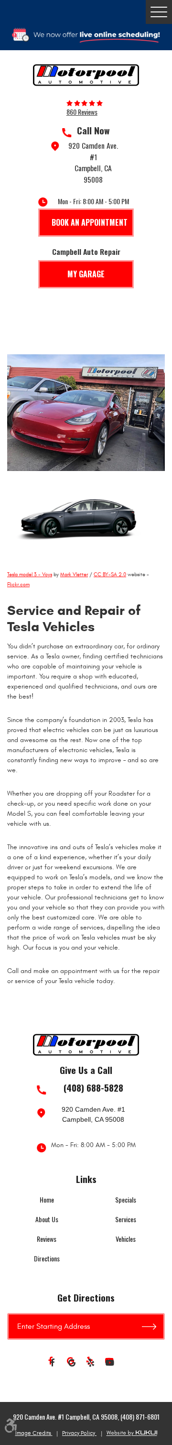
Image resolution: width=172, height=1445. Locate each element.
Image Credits (34, 1433)
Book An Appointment (90, 222)
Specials (125, 1199)
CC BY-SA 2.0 (110, 574)
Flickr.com (18, 584)
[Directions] (153, 1326)
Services (125, 1219)
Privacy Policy (79, 1433)
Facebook (52, 1363)
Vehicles (126, 1239)
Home (47, 1199)
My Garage (86, 274)
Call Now (93, 130)
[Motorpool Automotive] (86, 75)
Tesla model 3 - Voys (29, 574)
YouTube (110, 1363)
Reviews (46, 1239)
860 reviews (81, 112)
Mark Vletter (74, 574)
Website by (132, 1433)
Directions (47, 1258)
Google (71, 1363)
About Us (46, 1219)
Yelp (91, 1363)
